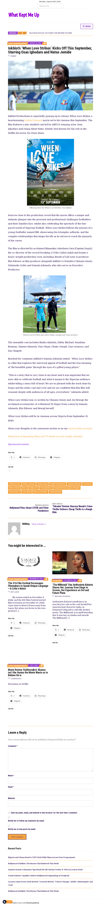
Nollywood (34, 488)
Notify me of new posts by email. (22, 829)
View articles (38, 524)
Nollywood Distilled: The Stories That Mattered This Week (33, 864)
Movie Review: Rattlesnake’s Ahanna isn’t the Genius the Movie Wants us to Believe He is (28, 672)
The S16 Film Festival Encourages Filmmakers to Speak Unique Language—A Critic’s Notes (28, 586)
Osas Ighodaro (46, 488)
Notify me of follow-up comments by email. (26, 821)
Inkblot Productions (57, 484)
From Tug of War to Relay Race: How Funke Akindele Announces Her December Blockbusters (63, 33)
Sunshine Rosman (61, 488)
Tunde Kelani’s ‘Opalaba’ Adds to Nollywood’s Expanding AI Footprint (38, 876)
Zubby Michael (55, 492)
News (24, 488)
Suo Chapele (75, 488)
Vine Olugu (27, 492)
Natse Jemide (14, 488)
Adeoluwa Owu (14, 484)
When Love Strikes (40, 492)
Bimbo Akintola (29, 484)
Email (11, 787)
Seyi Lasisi (15, 592)
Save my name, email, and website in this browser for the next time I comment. (44, 813)
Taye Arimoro (14, 492)
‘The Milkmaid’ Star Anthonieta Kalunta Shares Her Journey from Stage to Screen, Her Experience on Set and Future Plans (72, 588)
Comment (12, 746)
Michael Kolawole (62, 596)
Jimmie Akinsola (74, 484)
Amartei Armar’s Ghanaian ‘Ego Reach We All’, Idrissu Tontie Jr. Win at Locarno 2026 (45, 870)
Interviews (57, 581)
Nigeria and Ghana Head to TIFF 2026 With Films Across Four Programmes (41, 857)
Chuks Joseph (42, 484)
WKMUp (13, 56)
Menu (88, 26)
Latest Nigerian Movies (17, 43)
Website (11, 798)
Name (11, 775)
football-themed (33, 120)
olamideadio (16, 678)
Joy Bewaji (87, 484)
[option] (61, 33)
